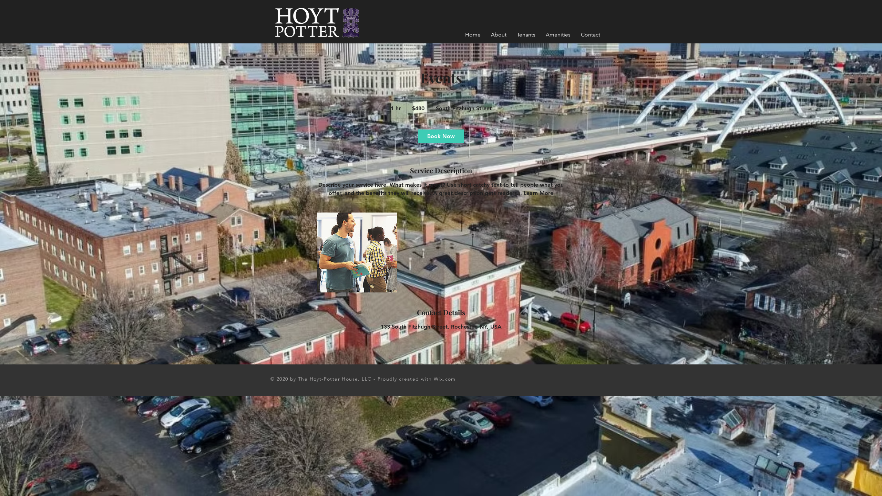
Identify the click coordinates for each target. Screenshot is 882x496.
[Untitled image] (357, 252)
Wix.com (445, 379)
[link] (441, 136)
